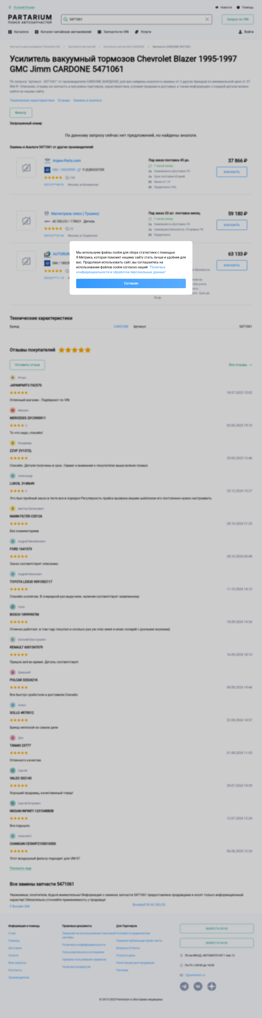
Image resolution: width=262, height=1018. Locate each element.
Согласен (131, 283)
